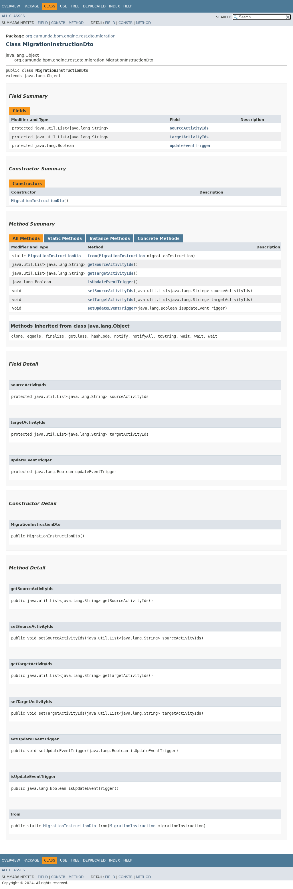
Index (114, 6)
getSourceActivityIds (110, 264)
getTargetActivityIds (110, 273)
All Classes (13, 16)
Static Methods (64, 238)
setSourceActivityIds (110, 290)
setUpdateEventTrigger (112, 308)
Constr (58, 23)
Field (43, 23)
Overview (11, 6)
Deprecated (94, 6)
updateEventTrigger (190, 145)
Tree (75, 6)
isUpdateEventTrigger (110, 282)
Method (76, 23)
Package (31, 6)
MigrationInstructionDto (37, 200)
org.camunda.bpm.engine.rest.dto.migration (70, 36)
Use (63, 6)
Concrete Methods (158, 238)
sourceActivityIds (189, 128)
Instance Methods (110, 238)
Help (127, 6)
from (92, 256)
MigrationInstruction (122, 256)
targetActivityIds (189, 137)
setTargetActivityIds (110, 299)
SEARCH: (223, 17)
